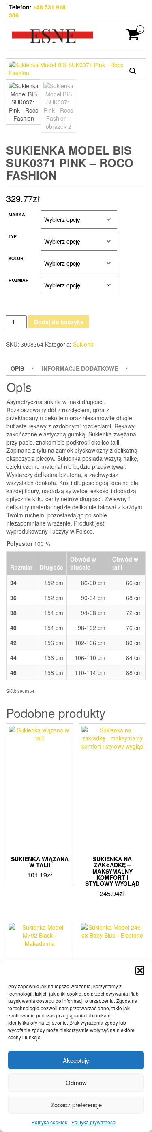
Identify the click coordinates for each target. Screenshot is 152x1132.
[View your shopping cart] (133, 37)
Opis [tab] (17, 368)
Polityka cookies (49, 1122)
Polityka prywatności (93, 1122)
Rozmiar (19, 280)
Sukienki (83, 344)
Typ (13, 236)
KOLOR (16, 258)
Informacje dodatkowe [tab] (80, 368)
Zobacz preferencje (76, 1104)
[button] (140, 970)
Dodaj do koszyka (58, 322)
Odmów (76, 1082)
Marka (17, 214)
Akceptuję (76, 1060)
